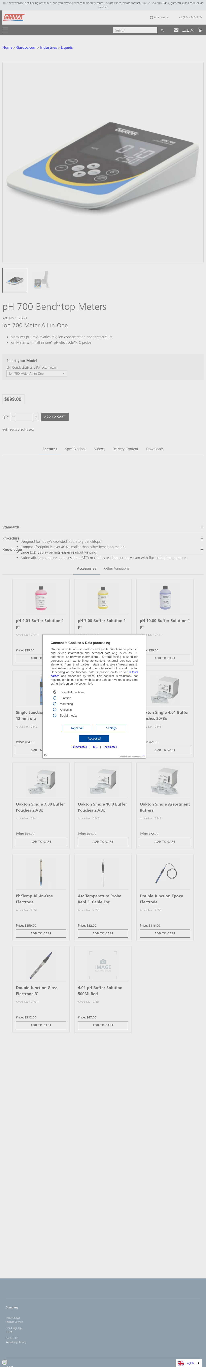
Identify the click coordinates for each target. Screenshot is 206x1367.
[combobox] (189, 1363)
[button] (77, 728)
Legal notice (110, 747)
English (190, 1363)
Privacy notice (79, 747)
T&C (95, 747)
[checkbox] (55, 697)
